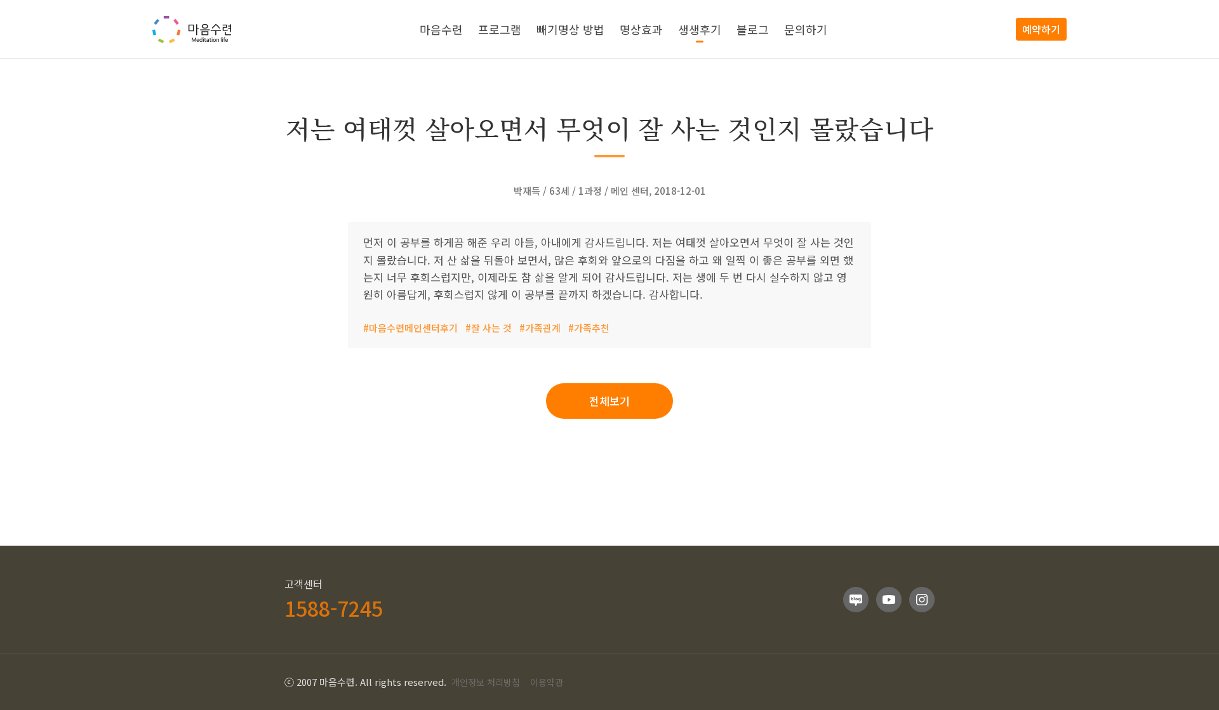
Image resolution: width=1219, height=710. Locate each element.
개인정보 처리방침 (485, 682)
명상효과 (641, 29)
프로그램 (499, 29)
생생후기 (699, 29)
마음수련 (441, 29)
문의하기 (805, 29)
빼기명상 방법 (570, 29)
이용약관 (546, 682)
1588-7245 (333, 607)
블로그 (752, 29)
